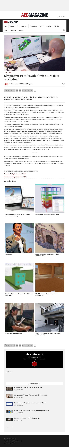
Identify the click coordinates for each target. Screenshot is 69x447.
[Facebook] (57, 16)
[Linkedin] (11, 90)
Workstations (33, 26)
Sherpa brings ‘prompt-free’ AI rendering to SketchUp (31, 395)
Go (34, 364)
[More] (31, 90)
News (5, 26)
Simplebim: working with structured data (15, 177)
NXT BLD (56, 26)
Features (12, 26)
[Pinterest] (14, 90)
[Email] (20, 90)
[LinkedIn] (62, 16)
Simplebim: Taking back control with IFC (15, 174)
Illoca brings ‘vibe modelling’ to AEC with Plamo (28, 387)
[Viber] (23, 90)
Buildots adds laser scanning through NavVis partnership (31, 410)
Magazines (48, 26)
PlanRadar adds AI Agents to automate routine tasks (29, 403)
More (5, 30)
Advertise (13, 30)
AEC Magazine (29, 84)
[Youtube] (64, 16)
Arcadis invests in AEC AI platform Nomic (26, 418)
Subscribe (20, 30)
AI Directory (24, 26)
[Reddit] (17, 90)
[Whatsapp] (25, 90)
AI (17, 26)
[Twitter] (60, 16)
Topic (41, 26)
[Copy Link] (28, 90)
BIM (6, 72)
